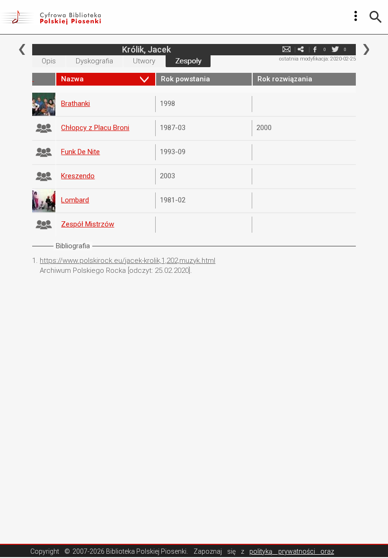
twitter (335, 49)
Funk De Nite (80, 152)
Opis (49, 61)
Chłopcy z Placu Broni (95, 127)
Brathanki (75, 103)
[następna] (366, 49)
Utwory (144, 61)
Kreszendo (78, 176)
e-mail (286, 49)
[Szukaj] (375, 17)
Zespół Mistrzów (87, 224)
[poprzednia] (22, 49)
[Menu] (355, 16)
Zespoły (188, 61)
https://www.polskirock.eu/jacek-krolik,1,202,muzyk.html (127, 260)
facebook (315, 49)
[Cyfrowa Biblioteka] (50, 17)
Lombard (75, 200)
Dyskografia (94, 61)
